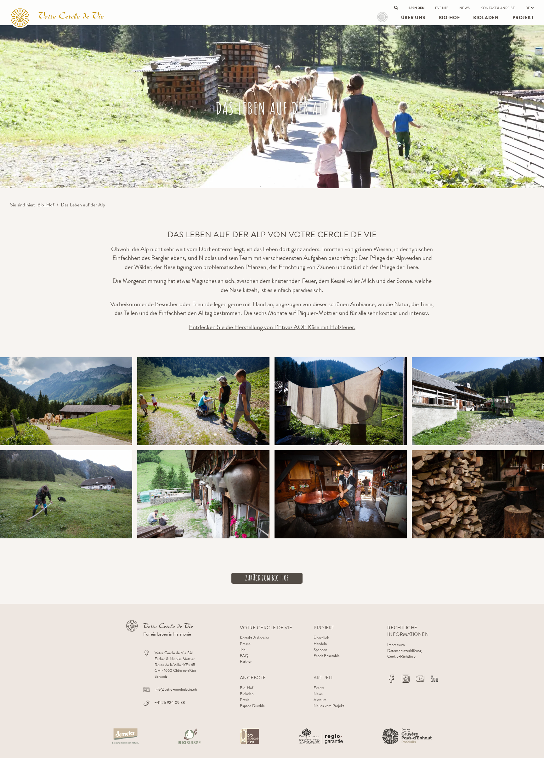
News (464, 7)
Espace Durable (252, 706)
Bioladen (486, 17)
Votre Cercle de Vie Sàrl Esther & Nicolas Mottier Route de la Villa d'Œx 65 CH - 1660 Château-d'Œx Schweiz (175, 664)
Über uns (413, 17)
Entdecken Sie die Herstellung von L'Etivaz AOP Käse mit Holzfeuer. (272, 327)
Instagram (406, 679)
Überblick (321, 638)
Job (242, 650)
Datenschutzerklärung (404, 651)
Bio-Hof (449, 17)
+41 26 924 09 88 (170, 702)
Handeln (320, 644)
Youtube (420, 679)
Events (441, 7)
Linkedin (434, 679)
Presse (245, 644)
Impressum (396, 645)
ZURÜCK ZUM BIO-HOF (267, 578)
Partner (246, 661)
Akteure (320, 700)
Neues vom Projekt (329, 706)
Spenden (417, 8)
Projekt (382, 17)
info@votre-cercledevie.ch (176, 689)
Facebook (391, 679)
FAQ (244, 656)
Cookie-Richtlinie (401, 656)
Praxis (244, 700)
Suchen (396, 8)
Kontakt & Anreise (498, 7)
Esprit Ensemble (327, 656)
